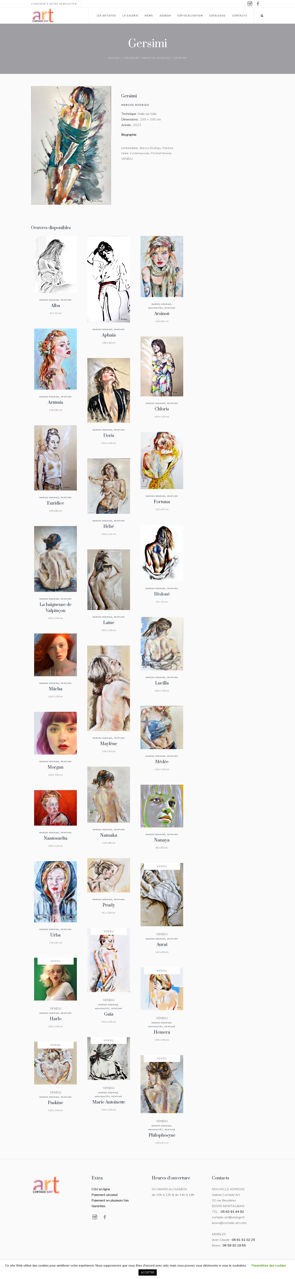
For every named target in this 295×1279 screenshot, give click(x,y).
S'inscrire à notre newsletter (54, 3)
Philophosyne (162, 1135)
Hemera (162, 1032)
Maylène (108, 744)
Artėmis (55, 402)
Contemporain (139, 153)
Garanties (98, 1206)
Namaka (108, 835)
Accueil (114, 58)
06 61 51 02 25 (243, 1240)
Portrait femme (161, 153)
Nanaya (162, 840)
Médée (162, 762)
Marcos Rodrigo (157, 58)
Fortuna (162, 502)
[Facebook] (257, 4)
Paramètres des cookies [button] (268, 1265)
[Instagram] (249, 4)
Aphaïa (109, 335)
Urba (55, 935)
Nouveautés (155, 308)
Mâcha (55, 689)
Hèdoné (162, 594)
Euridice (55, 503)
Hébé (108, 526)
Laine (108, 622)
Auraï (162, 944)
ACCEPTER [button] (147, 1272)
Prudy (109, 905)
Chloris (162, 409)
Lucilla (162, 683)
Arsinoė (161, 313)
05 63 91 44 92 (232, 1212)
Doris (108, 435)
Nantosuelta (55, 838)
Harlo (55, 1019)
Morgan (55, 767)
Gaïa (108, 1014)
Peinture (131, 58)
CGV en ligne (101, 1189)
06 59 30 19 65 (234, 1245)
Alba (55, 305)
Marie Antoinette (108, 1102)
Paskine (55, 1103)
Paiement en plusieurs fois (110, 1200)
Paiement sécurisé (105, 1195)
